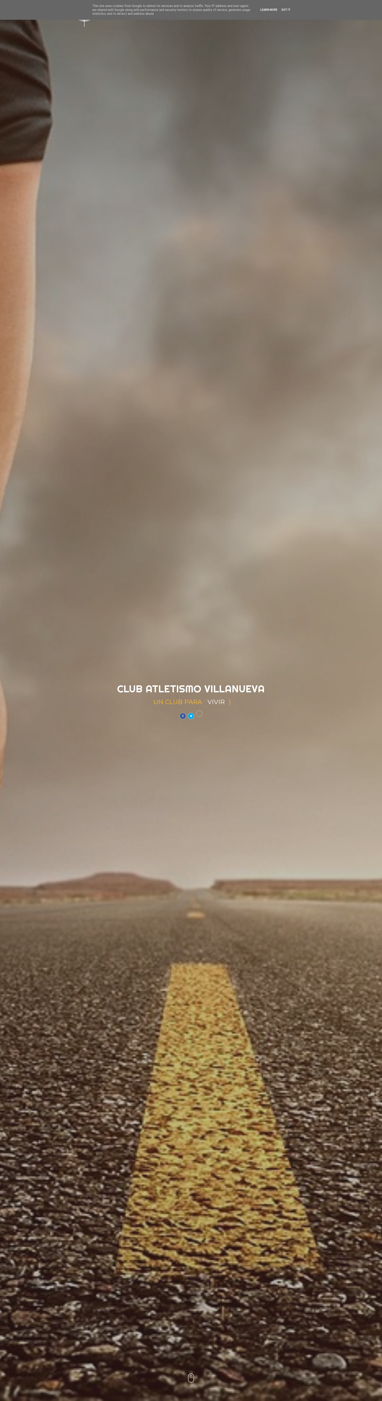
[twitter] (191, 716)
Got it (285, 9)
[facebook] (183, 716)
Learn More (268, 9)
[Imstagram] (199, 713)
